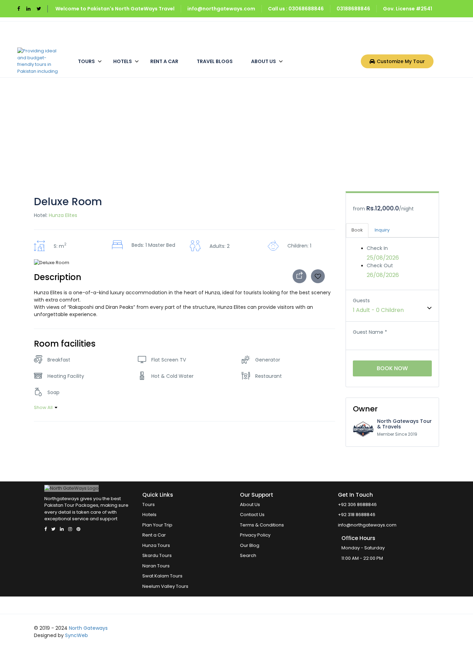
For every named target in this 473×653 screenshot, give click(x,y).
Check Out (380, 265)
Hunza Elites (63, 215)
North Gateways (88, 628)
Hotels (122, 61)
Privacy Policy (255, 535)
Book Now (392, 368)
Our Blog (249, 545)
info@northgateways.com (221, 8)
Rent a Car (164, 61)
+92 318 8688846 (356, 514)
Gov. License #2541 (407, 8)
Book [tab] (357, 230)
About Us (263, 61)
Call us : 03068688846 (296, 8)
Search (248, 555)
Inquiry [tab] (382, 230)
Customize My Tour (401, 61)
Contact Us (252, 514)
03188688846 (353, 8)
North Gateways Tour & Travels (404, 424)
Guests (361, 300)
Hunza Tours (156, 545)
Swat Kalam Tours (162, 576)
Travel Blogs (215, 61)
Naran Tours (156, 566)
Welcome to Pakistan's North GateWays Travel (115, 8)
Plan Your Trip (157, 525)
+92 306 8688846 (357, 504)
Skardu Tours (157, 555)
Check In (377, 248)
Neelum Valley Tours (165, 586)
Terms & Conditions (262, 525)
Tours (86, 61)
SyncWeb (76, 635)
